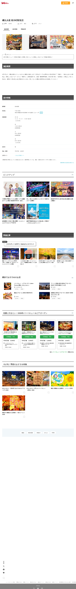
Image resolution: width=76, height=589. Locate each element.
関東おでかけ (19, 582)
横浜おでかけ (48, 582)
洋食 (53, 432)
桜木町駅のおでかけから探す (65, 582)
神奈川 (38, 432)
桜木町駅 (31, 432)
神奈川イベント (41, 582)
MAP (41, 112)
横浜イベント (55, 582)
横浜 (23, 432)
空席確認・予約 (10, 336)
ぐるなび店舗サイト (19, 155)
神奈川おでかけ (33, 582)
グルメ (46, 432)
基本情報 (6, 97)
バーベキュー (56, 352)
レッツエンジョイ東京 (10, 582)
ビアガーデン (64, 352)
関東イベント (26, 582)
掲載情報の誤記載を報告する (67, 162)
